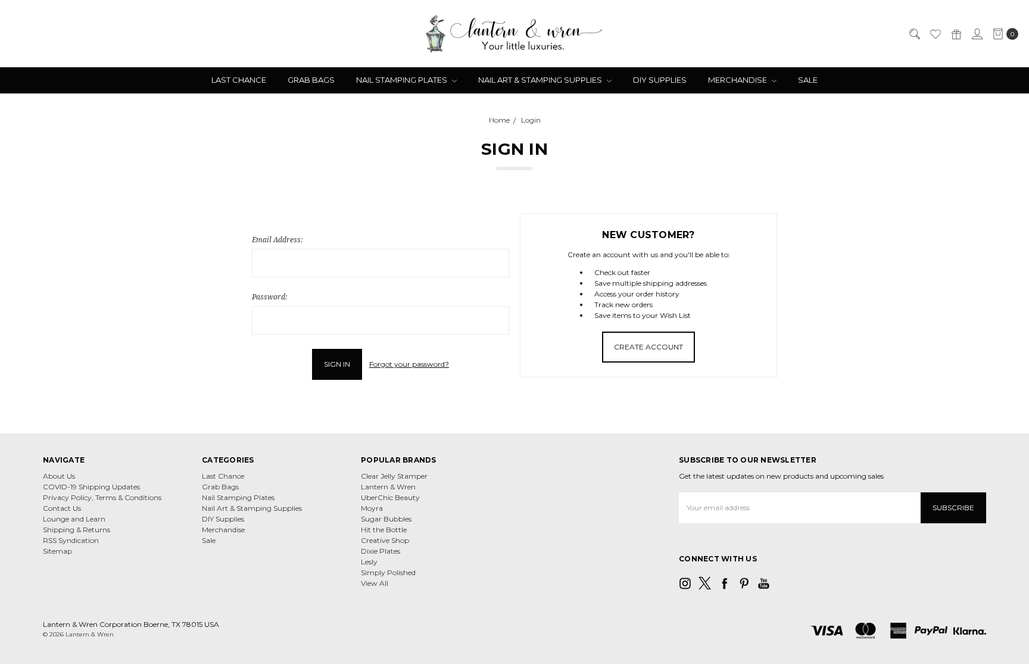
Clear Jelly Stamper (394, 476)
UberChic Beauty (390, 497)
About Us (59, 476)
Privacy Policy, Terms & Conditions (102, 497)
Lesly (369, 561)
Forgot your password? (409, 364)
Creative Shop (385, 540)
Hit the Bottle (384, 529)
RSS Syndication (71, 540)
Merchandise (738, 80)
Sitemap (57, 551)
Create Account (648, 346)
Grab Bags (311, 80)
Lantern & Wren (388, 486)
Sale (808, 80)
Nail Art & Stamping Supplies (541, 80)
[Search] (914, 33)
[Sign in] (976, 33)
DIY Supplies (660, 80)
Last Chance (238, 80)
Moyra (372, 508)
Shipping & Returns (76, 529)
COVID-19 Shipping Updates (91, 486)
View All (374, 583)
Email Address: (277, 240)
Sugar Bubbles (386, 518)
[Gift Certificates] (955, 33)
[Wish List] (934, 33)
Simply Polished (388, 572)
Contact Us (62, 508)
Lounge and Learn (74, 518)
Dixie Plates (380, 551)
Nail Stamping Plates (402, 80)
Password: (269, 297)
